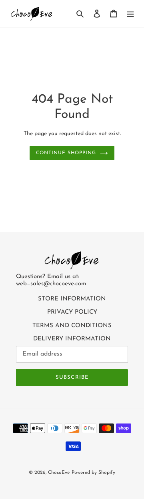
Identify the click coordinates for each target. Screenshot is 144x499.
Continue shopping (66, 153)
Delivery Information (72, 339)
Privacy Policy (72, 312)
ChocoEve (59, 472)
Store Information (72, 299)
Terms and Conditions (72, 326)
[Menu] (130, 13)
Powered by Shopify (93, 472)
